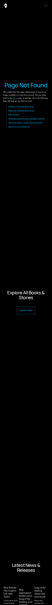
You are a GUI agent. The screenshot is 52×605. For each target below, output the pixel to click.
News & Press (13, 114)
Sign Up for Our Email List (19, 126)
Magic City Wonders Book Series (21, 110)
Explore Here (26, 310)
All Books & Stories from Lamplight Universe (26, 118)
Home (15, 98)
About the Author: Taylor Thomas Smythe (25, 122)
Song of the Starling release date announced (39, 592)
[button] (45, 575)
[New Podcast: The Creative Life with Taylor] (11, 581)
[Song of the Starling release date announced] (41, 581)
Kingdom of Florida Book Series (21, 106)
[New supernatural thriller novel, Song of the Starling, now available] (26, 582)
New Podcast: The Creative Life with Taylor (10, 592)
